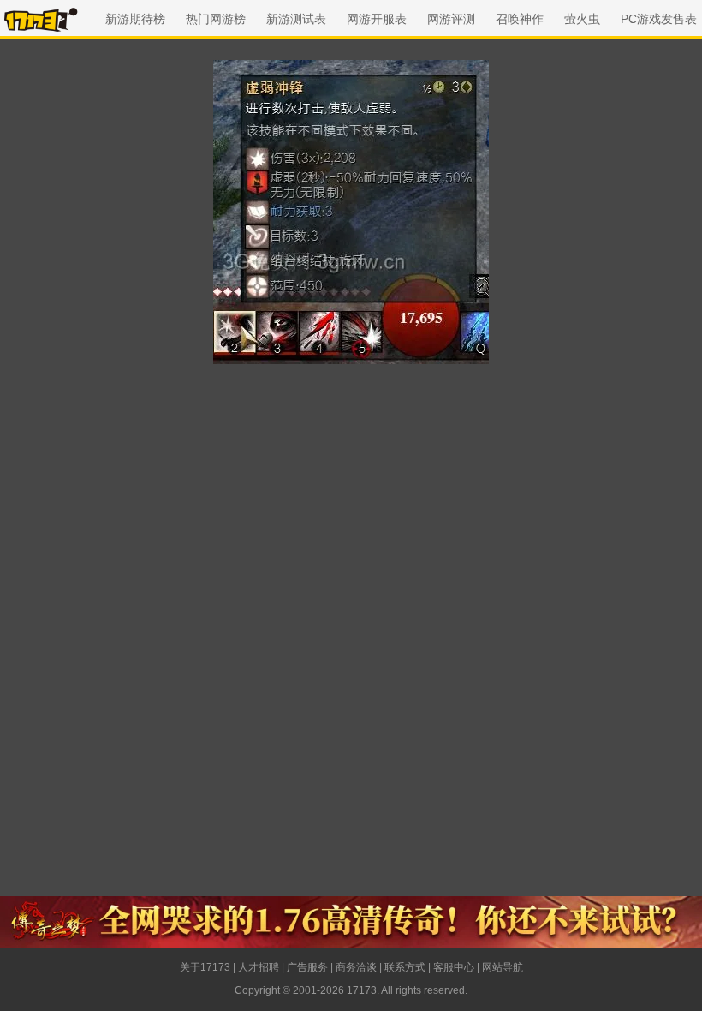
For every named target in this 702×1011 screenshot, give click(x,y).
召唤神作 (520, 19)
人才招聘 (258, 967)
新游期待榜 (135, 19)
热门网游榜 (216, 19)
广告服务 (307, 967)
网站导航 (502, 967)
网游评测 (451, 19)
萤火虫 (582, 19)
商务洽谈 (356, 967)
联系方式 (404, 967)
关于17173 (205, 967)
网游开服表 (377, 19)
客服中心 (453, 967)
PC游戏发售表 (659, 19)
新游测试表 (296, 19)
